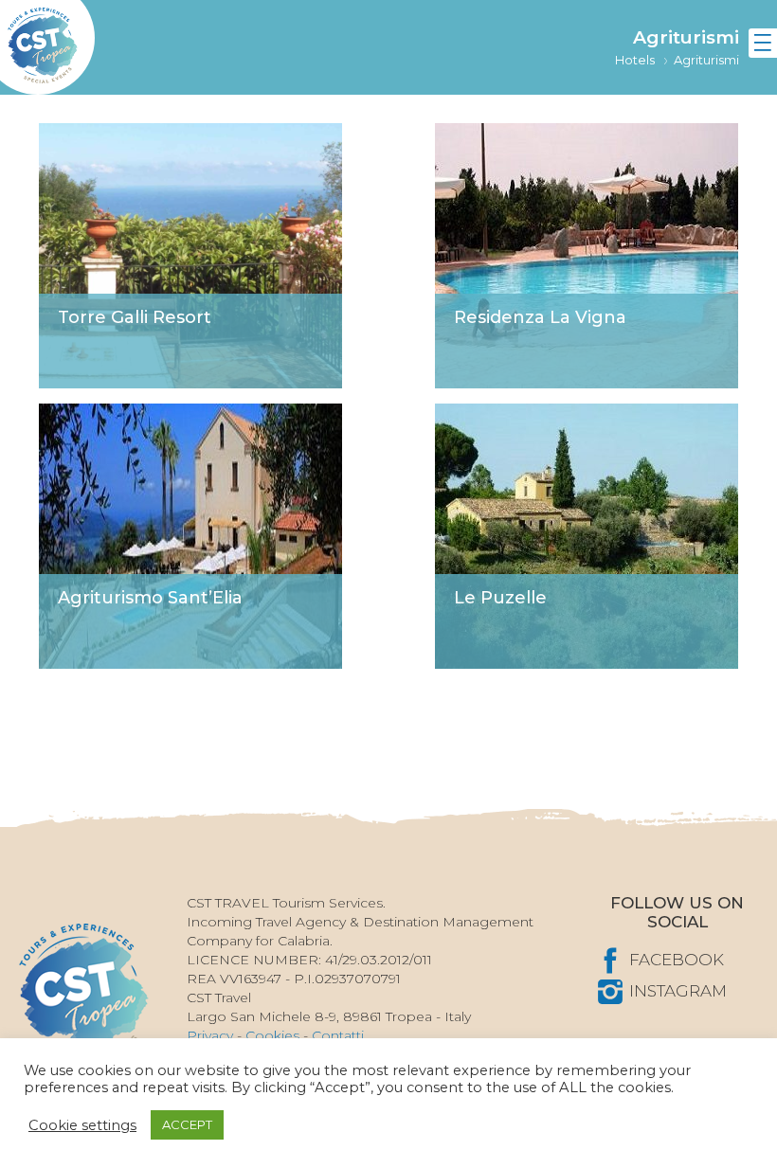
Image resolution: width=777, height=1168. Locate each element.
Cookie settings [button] (82, 1125)
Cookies (272, 1035)
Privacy (210, 1035)
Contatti (338, 1035)
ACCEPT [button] (187, 1124)
